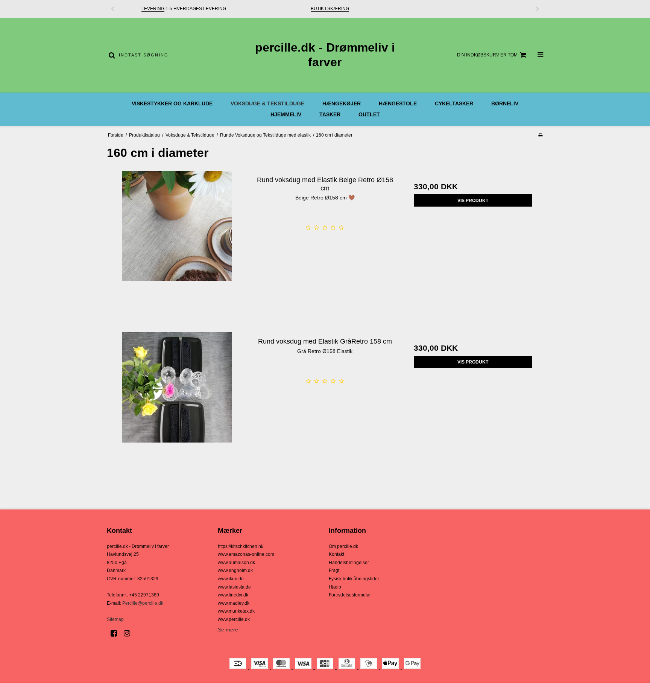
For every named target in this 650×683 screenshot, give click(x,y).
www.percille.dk (234, 619)
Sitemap (115, 619)
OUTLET (369, 114)
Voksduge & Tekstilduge (267, 103)
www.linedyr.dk (233, 595)
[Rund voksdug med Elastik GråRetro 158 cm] (177, 402)
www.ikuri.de (231, 578)
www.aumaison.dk (236, 562)
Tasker (329, 114)
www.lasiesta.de (234, 587)
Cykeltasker (454, 103)
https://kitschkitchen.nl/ (240, 546)
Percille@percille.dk (142, 603)
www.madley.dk (233, 603)
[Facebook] (116, 633)
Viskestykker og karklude (172, 103)
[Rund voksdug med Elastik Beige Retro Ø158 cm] (177, 241)
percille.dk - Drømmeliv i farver (325, 55)
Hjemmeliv (285, 114)
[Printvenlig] (540, 135)
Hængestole (398, 103)
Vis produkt (472, 200)
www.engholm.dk (235, 570)
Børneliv (504, 103)
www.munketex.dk (236, 611)
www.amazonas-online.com (246, 554)
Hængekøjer (341, 103)
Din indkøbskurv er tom (487, 55)
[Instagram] (129, 633)
